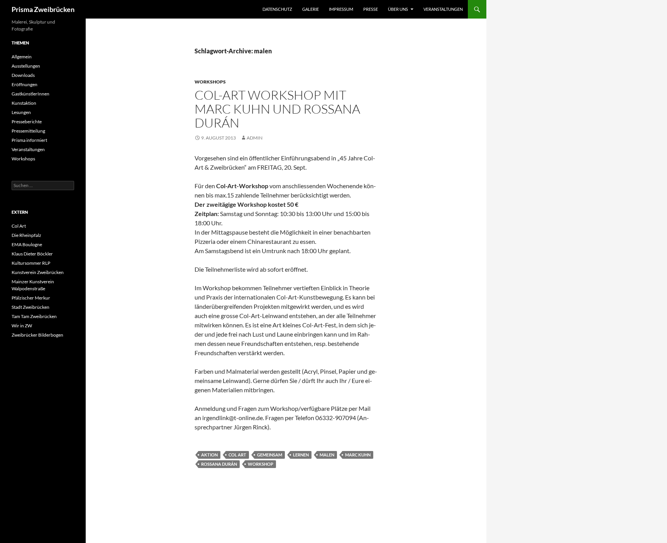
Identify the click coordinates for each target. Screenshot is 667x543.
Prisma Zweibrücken (43, 9)
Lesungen (21, 112)
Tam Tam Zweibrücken (34, 316)
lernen (301, 454)
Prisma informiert (29, 140)
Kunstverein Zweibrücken (38, 272)
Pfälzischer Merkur (31, 298)
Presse (370, 9)
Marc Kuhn (358, 454)
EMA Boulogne (27, 244)
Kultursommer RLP (31, 263)
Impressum (341, 9)
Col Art (237, 454)
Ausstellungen (26, 66)
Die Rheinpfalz (26, 235)
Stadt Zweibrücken (30, 307)
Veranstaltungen (443, 9)
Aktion (209, 454)
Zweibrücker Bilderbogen (37, 335)
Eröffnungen (24, 84)
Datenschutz (277, 9)
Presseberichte (27, 121)
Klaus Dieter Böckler (32, 254)
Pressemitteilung (28, 131)
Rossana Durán (219, 463)
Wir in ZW (22, 326)
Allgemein (22, 57)
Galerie (310, 9)
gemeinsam (269, 454)
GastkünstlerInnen (30, 94)
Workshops (210, 82)
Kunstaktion (24, 103)
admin (254, 138)
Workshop (260, 463)
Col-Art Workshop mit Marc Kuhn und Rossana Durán (277, 109)
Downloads (23, 75)
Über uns (398, 9)
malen (327, 454)
